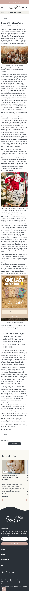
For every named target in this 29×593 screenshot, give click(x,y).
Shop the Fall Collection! (14, 2)
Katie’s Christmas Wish (15, 12)
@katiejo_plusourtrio (8, 426)
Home (2, 12)
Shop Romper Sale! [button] (14, 312)
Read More (5, 496)
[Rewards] (4, 589)
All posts (14, 443)
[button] (2, 7)
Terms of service (5, 579)
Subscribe (14, 543)
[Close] (26, 277)
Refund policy (15, 581)
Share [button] (3, 18)
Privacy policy (15, 579)
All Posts (7, 12)
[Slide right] (26, 500)
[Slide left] (2, 500)
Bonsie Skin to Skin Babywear (13, 586)
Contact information (6, 583)
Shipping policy (5, 581)
